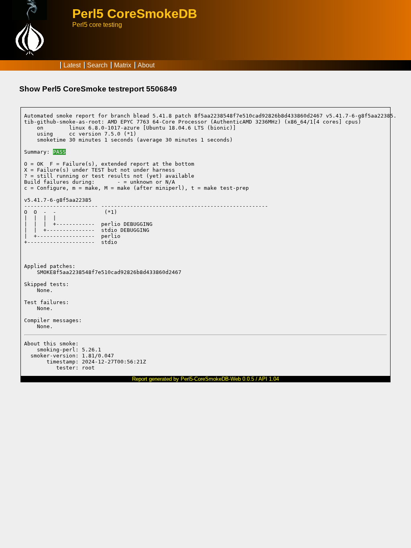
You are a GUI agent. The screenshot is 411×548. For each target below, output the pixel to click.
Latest (72, 65)
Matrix (122, 65)
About (146, 65)
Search (97, 65)
